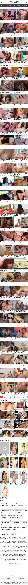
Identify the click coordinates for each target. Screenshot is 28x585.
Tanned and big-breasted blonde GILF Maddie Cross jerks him (6, 146)
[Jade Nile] (23, 448)
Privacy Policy (21, 578)
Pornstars (16, 428)
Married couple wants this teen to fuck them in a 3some (20, 338)
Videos (4, 5)
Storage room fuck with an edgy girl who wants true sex (21, 119)
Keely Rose (2, 454)
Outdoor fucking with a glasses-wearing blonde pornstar (6, 215)
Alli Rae (1, 468)
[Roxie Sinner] (14, 477)
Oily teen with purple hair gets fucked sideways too (19, 229)
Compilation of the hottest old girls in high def (20, 270)
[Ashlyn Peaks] (4, 477)
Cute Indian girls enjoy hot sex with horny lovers (7, 34)
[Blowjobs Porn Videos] (7, 433)
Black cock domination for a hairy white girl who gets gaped (6, 297)
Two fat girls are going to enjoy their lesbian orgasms (21, 78)
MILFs (1, 428)
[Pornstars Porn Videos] (21, 424)
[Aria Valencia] (23, 477)
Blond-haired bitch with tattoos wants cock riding (6, 119)
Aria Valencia (21, 483)
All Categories (23, 400)
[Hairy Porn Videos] (7, 415)
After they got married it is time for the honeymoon (20, 34)
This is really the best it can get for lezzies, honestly (20, 174)
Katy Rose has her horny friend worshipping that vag (6, 256)
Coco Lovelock (12, 468)
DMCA (11, 579)
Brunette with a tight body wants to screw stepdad (20, 105)
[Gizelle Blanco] (14, 448)
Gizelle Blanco (12, 454)
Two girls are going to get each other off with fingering (20, 352)
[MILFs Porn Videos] (7, 424)
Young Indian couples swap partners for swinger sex (5, 21)
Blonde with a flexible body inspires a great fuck (7, 379)
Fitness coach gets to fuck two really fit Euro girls (6, 338)
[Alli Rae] (4, 462)
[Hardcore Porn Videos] (21, 406)
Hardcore (16, 410)
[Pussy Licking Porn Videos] (21, 415)
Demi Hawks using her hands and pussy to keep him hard (20, 160)
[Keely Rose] (4, 448)
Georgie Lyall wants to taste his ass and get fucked (6, 201)
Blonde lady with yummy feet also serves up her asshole (6, 366)
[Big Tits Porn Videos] (21, 433)
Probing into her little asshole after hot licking (6, 174)
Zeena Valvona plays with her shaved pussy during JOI (5, 242)
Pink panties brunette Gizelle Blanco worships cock (19, 393)
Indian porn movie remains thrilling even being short (20, 21)
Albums (10, 5)
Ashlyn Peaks (3, 483)
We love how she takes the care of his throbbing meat (20, 133)
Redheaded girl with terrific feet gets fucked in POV (6, 160)
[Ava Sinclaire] (23, 462)
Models (25, 5)
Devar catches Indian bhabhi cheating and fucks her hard (5, 62)
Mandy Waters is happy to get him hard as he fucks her (20, 146)
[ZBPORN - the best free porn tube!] (14, 2)
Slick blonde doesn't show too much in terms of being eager (19, 242)
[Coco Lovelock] (14, 462)
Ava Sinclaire (21, 468)
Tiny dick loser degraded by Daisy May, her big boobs (20, 201)
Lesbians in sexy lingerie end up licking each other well (20, 297)
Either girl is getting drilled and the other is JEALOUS (6, 105)
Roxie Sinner (12, 483)
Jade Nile (20, 454)
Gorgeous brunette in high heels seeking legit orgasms (6, 229)
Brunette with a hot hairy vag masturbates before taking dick (6, 188)
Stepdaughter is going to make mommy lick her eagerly (6, 352)
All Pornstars (23, 440)
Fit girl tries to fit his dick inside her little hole (20, 379)
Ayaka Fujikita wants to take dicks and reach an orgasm (6, 270)
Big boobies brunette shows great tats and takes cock (20, 188)
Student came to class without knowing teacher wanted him (20, 62)
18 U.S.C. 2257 (14, 578)
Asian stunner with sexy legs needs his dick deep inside (7, 78)
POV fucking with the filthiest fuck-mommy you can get (6, 133)
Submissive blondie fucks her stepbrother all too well (5, 92)
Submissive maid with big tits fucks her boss (7, 283)
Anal (1, 410)
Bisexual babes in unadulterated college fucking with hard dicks (20, 311)
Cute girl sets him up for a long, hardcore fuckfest (6, 393)
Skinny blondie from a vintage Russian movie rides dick (19, 324)
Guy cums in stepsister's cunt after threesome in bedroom (20, 48)
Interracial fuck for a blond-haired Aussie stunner (6, 311)
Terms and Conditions (6, 578)
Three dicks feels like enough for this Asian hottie (20, 92)
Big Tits (15, 437)
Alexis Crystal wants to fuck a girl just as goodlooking (20, 283)
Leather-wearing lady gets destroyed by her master (5, 324)
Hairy (1, 419)
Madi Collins (2, 497)
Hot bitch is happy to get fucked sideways (20, 215)
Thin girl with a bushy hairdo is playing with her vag (20, 256)
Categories (18, 5)
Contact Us (16, 579)
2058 (19, 397)
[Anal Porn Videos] (7, 406)
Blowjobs (2, 437)
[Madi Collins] (4, 491)
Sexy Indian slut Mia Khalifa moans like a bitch (7, 48)
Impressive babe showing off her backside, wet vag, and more (20, 366)
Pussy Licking (17, 419)
